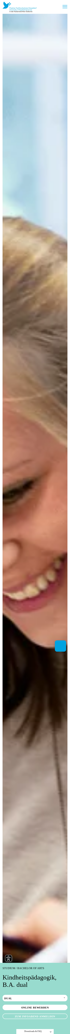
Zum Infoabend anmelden (35, 1016)
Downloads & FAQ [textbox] (32, 1031)
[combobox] (35, 998)
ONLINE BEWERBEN (35, 1007)
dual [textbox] (8, 998)
